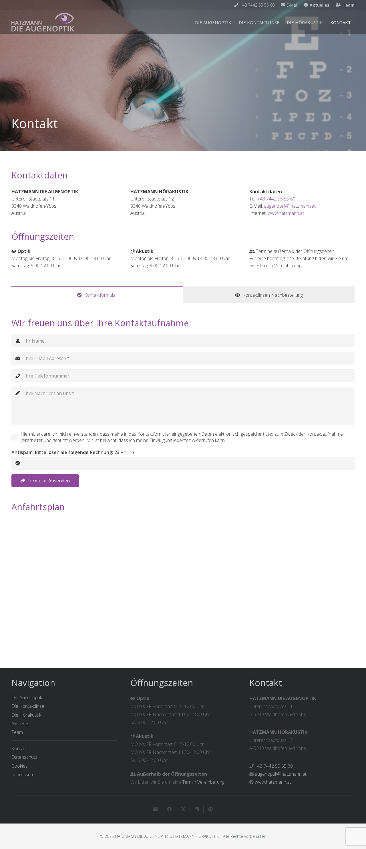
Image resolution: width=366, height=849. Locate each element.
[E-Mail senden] (155, 809)
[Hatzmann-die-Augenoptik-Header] (42, 22)
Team (17, 732)
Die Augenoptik (26, 697)
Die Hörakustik (26, 715)
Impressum (22, 774)
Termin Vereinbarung (203, 782)
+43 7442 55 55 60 (276, 199)
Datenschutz (24, 757)
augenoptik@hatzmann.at (290, 206)
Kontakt (19, 748)
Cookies (19, 766)
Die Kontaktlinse (27, 706)
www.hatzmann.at (286, 213)
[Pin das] (210, 809)
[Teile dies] (169, 809)
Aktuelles (20, 723)
